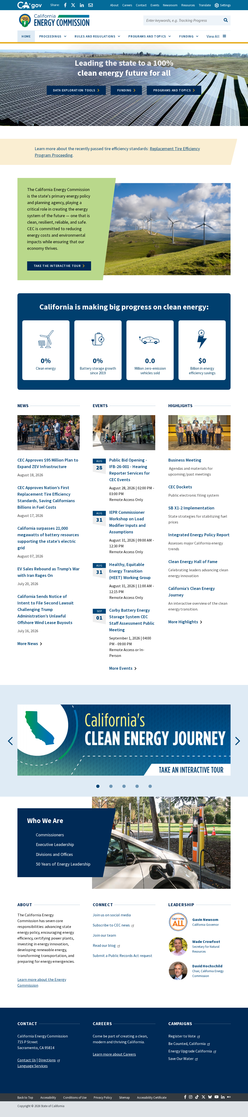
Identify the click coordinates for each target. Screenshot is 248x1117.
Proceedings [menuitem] (54, 36)
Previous (10, 740)
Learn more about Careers (114, 1054)
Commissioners (50, 835)
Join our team (104, 935)
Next (237, 740)
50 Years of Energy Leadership (63, 864)
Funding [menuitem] (190, 36)
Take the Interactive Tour (57, 266)
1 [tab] (98, 787)
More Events (120, 668)
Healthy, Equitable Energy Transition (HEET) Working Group (130, 571)
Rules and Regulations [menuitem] (99, 36)
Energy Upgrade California (190, 1051)
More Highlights (183, 622)
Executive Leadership (55, 844)
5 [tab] (150, 787)
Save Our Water (181, 1058)
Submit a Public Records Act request (122, 955)
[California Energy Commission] (60, 19)
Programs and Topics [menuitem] (151, 36)
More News (27, 643)
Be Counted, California (187, 1043)
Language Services (32, 1065)
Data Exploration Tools (74, 90)
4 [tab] (137, 787)
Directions (47, 1060)
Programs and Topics (172, 90)
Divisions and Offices (54, 854)
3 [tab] (124, 787)
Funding (124, 90)
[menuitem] (26, 37)
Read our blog (104, 945)
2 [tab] (111, 787)
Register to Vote (182, 1036)
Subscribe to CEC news (111, 925)
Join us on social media (112, 914)
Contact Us (26, 1060)
